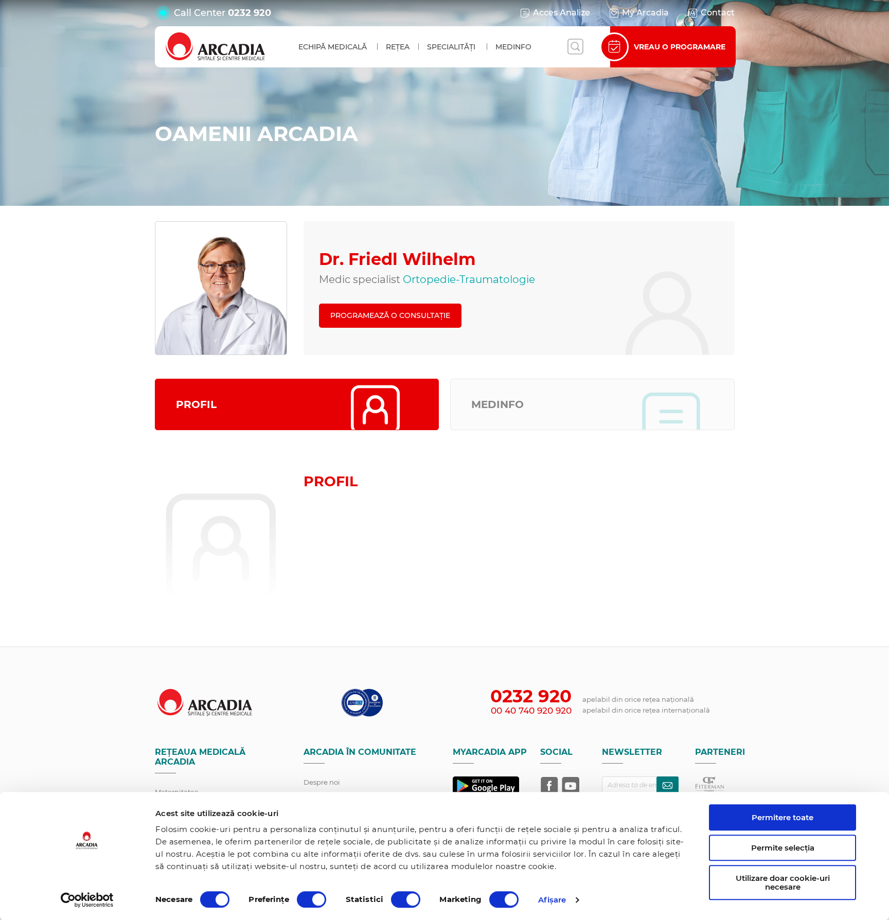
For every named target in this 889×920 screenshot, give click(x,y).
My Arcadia (645, 12)
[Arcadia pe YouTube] (570, 785)
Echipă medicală (332, 46)
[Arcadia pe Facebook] (549, 785)
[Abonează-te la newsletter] (667, 785)
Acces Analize (561, 12)
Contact (718, 12)
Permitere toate (782, 817)
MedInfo (513, 46)
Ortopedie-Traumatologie (469, 279)
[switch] (311, 899)
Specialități (451, 46)
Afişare (552, 900)
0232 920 (249, 13)
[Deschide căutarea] (575, 47)
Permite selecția (782, 848)
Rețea (398, 46)
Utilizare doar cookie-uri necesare (783, 882)
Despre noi (322, 782)
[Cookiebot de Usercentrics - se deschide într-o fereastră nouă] (87, 900)
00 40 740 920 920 (531, 710)
